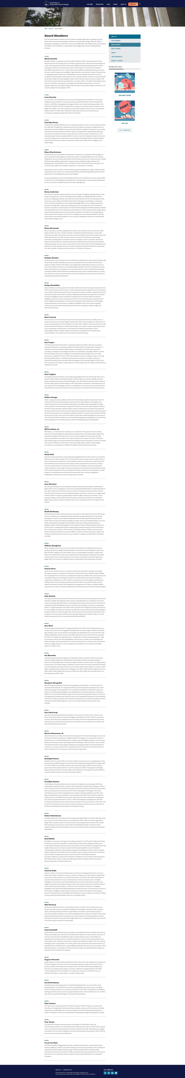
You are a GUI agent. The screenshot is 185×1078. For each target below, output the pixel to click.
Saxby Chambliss (52, 285)
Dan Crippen (50, 374)
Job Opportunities (116, 57)
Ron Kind (48, 626)
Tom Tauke (49, 1022)
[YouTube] (116, 1073)
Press (108, 4)
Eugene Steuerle (51, 960)
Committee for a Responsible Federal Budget (56, 3)
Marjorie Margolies (53, 683)
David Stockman (51, 983)
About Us (123, 4)
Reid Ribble (49, 839)
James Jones (50, 569)
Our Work (90, 4)
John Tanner (50, 1003)
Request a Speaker (117, 61)
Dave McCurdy (51, 713)
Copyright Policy (67, 1070)
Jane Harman (50, 484)
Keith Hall (49, 455)
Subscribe (133, 4)
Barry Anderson (51, 192)
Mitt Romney (50, 905)
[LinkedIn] (112, 1073)
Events (113, 53)
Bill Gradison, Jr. (51, 429)
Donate (115, 4)
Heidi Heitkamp (51, 512)
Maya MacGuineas (52, 152)
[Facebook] (105, 1073)
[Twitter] (108, 1073)
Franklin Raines (51, 782)
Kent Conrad (50, 317)
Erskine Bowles (51, 258)
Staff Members (115, 40)
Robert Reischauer (52, 816)
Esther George (50, 397)
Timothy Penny (51, 122)
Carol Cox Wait (51, 1043)
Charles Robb (50, 871)
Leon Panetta (50, 97)
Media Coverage (116, 48)
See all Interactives (124, 130)
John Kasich (49, 596)
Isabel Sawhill (50, 930)
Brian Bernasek (51, 228)
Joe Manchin (50, 655)
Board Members (116, 45)
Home (46, 28)
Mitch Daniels (50, 59)
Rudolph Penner (51, 759)
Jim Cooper (49, 342)
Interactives (100, 4)
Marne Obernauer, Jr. (54, 733)
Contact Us (58, 1070)
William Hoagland (52, 546)
